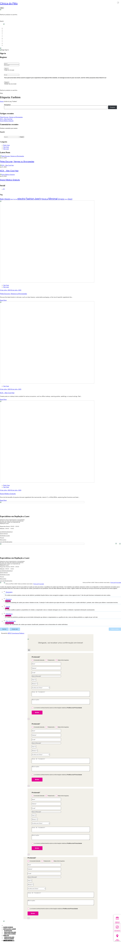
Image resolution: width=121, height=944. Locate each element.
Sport (70, 199)
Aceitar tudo (15, 629)
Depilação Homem (9, 37)
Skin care (6, 149)
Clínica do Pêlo (9, 3)
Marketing (9, 599)
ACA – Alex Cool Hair (6, 119)
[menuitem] (4, 925)
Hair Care (6, 147)
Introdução (7, 33)
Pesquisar (7, 105)
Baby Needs (5, 199)
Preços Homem (8, 41)
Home (2, 101)
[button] (60, 11)
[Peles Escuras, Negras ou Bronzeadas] (47, 282)
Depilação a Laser (5, 535)
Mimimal (53, 198)
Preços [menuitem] (6, 935)
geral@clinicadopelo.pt (6, 531)
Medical (45, 199)
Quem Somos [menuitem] (8, 927)
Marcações (3, 539)
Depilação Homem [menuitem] (10, 934)
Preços (2, 537)
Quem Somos (4, 533)
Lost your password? (10, 67)
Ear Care (15, 199)
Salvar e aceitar (115, 629)
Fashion (30, 198)
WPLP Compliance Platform (16, 633)
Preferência (9, 614)
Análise (8, 606)
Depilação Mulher (8, 35)
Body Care (6, 145)
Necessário (9, 592)
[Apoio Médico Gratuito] (47, 482)
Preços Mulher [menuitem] (9, 937)
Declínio (4, 629)
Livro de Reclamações (6, 542)
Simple (66, 199)
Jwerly (37, 198)
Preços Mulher (8, 40)
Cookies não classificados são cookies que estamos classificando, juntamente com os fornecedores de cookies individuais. (36, 624)
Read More (3, 300)
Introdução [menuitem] (8, 930)
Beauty (11, 199)
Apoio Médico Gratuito (6, 121)
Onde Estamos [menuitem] (8, 941)
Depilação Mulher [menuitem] (10, 932)
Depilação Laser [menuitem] (9, 929)
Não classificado (11, 621)
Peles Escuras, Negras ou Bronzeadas (11, 117)
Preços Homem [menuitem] (9, 939)
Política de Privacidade (115, 582)
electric (21, 198)
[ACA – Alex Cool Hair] (47, 383)
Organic (61, 199)
